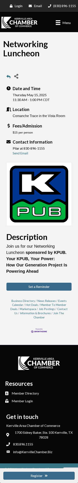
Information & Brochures (35, 313)
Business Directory (23, 301)
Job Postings (47, 309)
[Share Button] (16, 76)
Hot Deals (32, 304)
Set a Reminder (39, 287)
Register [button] (37, 476)
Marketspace (28, 309)
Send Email (20, 153)
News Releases (46, 301)
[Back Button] (8, 77)
